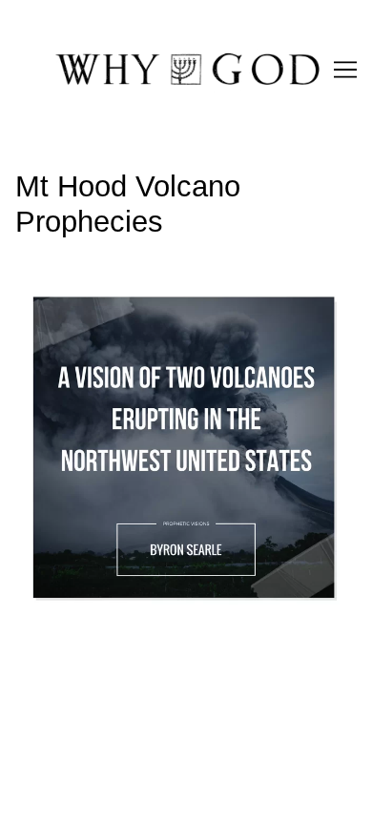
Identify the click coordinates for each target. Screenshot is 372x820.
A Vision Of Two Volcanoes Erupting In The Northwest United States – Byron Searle (160, 302)
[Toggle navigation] (345, 69)
